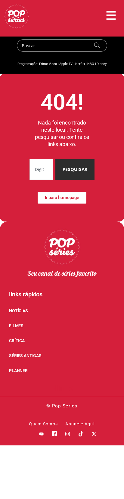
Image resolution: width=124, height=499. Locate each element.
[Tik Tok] (80, 433)
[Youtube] (41, 433)
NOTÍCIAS (18, 310)
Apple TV (66, 64)
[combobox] (41, 169)
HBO (90, 64)
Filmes (62, 388)
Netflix (80, 64)
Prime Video (48, 64)
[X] (93, 433)
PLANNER (18, 370)
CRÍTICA (17, 340)
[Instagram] (67, 433)
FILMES (16, 325)
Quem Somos (43, 423)
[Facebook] (54, 433)
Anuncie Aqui (80, 423)
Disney (101, 64)
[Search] (97, 45)
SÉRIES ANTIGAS (25, 355)
